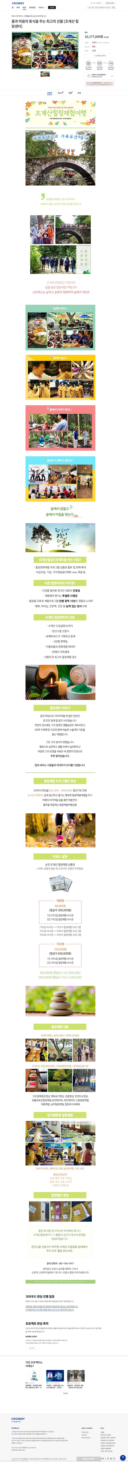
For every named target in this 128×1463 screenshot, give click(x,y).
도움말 (102, 1432)
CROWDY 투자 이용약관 (107, 1440)
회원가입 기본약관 (105, 1435)
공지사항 (84, 1435)
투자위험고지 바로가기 (40, 1434)
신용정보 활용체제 (105, 1448)
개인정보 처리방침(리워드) (108, 1443)
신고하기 (32, 1348)
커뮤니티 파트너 (86, 1438)
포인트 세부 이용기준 (106, 1451)
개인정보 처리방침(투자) (107, 1446)
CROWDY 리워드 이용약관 (108, 1438)
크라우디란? (85, 1432)
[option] (45, 50)
